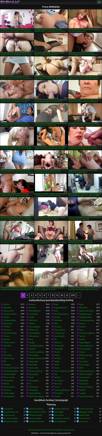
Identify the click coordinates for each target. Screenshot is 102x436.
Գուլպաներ (8, 380)
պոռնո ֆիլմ (84, 415)
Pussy (56, 304)
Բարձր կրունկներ (11, 368)
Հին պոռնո (59, 415)
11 (67, 295)
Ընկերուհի (33, 330)
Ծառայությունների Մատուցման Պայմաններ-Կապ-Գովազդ (51, 430)
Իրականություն (35, 371)
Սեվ (55, 374)
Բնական (7, 330)
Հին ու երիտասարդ (62, 371)
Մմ (5, 349)
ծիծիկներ (10, 2)
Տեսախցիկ (33, 374)
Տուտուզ (32, 308)
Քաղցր (32, 342)
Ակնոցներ (83, 380)
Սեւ (55, 339)
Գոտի (56, 365)
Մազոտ (82, 327)
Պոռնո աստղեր (35, 415)
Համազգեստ (9, 387)
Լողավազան (9, 396)
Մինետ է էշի (9, 358)
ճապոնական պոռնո (12, 412)
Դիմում (7, 336)
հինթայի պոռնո (86, 412)
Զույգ (31, 339)
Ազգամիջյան (84, 342)
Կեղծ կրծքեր (9, 393)
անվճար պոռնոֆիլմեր (37, 421)
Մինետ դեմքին (85, 374)
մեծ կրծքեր (59, 412)
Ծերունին (33, 365)
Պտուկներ (58, 393)
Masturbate (58, 320)
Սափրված (33, 314)
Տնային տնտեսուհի (37, 358)
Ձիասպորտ (9, 311)
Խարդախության (86, 396)
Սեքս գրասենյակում (87, 371)
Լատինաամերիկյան (37, 352)
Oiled (81, 368)
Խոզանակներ (10, 374)
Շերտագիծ (59, 346)
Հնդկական (34, 387)
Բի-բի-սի (58, 342)
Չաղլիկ (82, 393)
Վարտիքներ (34, 333)
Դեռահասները (10, 314)
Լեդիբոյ (32, 349)
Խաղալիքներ (34, 327)
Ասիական (8, 323)
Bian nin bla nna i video (37, 412)
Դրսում (82, 336)
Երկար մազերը (86, 387)
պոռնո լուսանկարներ (37, 409)
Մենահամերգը (10, 333)
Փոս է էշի (58, 384)
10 (62, 295)
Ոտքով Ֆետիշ (35, 393)
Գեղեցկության (85, 314)
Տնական (57, 327)
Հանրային (33, 390)
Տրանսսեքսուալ (86, 346)
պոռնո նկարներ (86, 409)
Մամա (82, 352)
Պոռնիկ (7, 327)
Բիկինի (82, 390)
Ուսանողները (85, 349)
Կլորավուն (83, 384)
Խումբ (56, 368)
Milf (5, 361)
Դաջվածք (58, 349)
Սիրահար (33, 320)
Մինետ (7, 304)
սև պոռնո (83, 421)
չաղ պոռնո (8, 409)
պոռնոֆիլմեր (60, 421)
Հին (5, 352)
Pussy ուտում (9, 377)
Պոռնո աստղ (9, 342)
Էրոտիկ (57, 358)
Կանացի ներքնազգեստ (37, 346)
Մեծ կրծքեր (34, 355)
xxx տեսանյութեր (11, 418)
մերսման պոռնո (11, 421)
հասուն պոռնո (35, 418)
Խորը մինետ (59, 330)
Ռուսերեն (83, 361)
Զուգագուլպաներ (86, 320)
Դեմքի (57, 361)
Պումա (57, 387)
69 (30, 384)
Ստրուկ (57, 377)
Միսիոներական (61, 314)
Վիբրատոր (34, 368)
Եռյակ (82, 323)
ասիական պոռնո (61, 418)
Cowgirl (31, 317)
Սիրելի (57, 317)
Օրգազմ (7, 365)
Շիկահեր (83, 308)
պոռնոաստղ (9, 415)
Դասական (58, 380)
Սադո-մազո (84, 377)
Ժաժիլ (82, 339)
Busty (81, 304)
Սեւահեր (7, 346)
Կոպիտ (57, 396)
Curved (82, 358)
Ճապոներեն (59, 336)
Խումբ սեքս (84, 365)
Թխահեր (7, 308)
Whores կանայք (85, 355)
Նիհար (7, 339)
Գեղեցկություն (85, 317)
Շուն (56, 311)
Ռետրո (57, 352)
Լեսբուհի (7, 355)
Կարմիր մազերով (87, 333)
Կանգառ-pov (59, 333)
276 (73, 295)
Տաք (81, 330)
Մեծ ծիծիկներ (35, 311)
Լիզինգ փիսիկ (10, 320)
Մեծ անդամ (34, 336)
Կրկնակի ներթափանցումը (12, 371)
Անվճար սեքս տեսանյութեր (62, 409)
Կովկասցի (33, 361)
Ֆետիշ (6, 384)
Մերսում (7, 390)
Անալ (56, 323)
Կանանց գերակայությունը (62, 390)
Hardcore (32, 304)
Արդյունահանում (86, 311)
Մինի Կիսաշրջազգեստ (37, 396)
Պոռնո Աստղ (84, 418)
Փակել (57, 355)
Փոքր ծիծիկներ (60, 308)
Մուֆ (31, 377)
